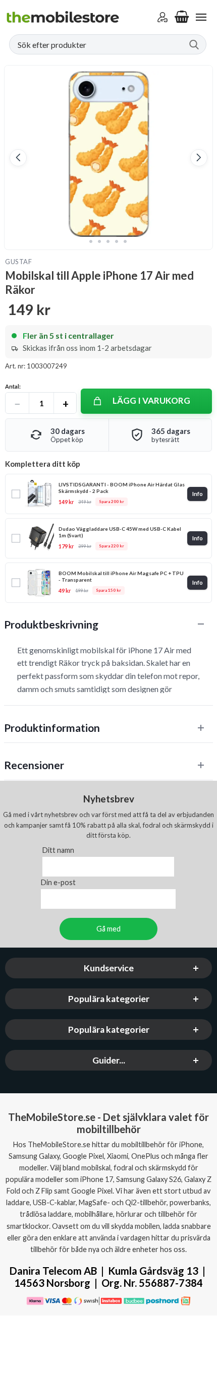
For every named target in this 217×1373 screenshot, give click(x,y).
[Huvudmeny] (200, 17)
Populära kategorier (108, 999)
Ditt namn (58, 850)
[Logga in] (162, 17)
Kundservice (109, 968)
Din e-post (58, 883)
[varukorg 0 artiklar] (181, 17)
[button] (18, 157)
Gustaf (18, 262)
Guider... (108, 1060)
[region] (108, 624)
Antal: (13, 386)
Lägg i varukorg (151, 400)
